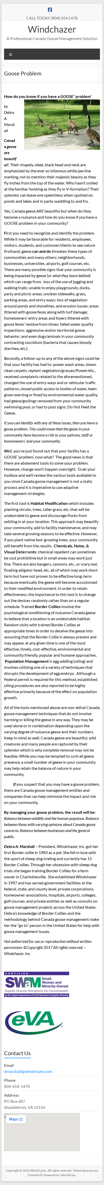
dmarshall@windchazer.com (28, 1071)
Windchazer (52, 29)
